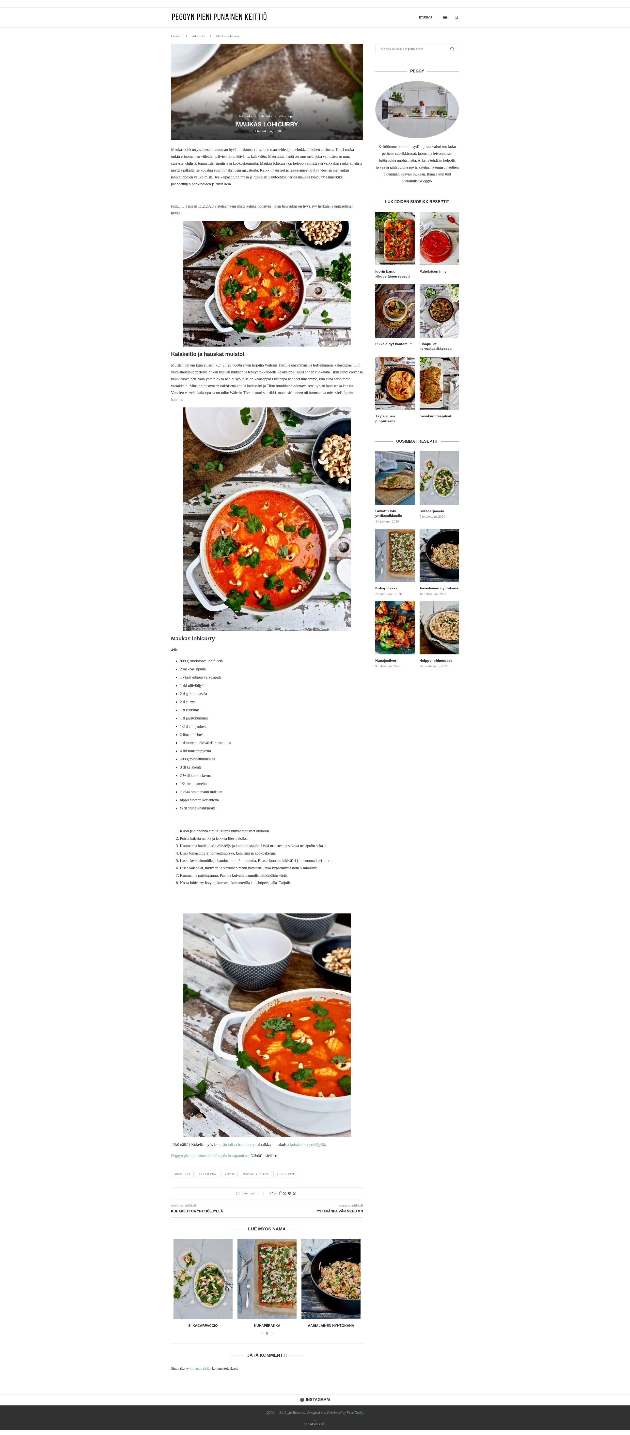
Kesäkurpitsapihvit (435, 416)
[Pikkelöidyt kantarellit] (395, 310)
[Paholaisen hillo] (439, 238)
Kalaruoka (207, 1174)
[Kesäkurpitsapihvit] (439, 383)
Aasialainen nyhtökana (267, 1326)
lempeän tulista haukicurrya (235, 1144)
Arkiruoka (198, 36)
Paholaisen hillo (433, 271)
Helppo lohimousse (436, 661)
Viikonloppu (286, 1174)
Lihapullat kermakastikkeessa (436, 346)
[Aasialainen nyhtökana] (267, 1279)
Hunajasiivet (331, 1326)
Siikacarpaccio (432, 511)
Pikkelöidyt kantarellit (393, 344)
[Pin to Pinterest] (289, 1193)
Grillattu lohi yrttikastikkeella (388, 513)
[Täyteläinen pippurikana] (395, 383)
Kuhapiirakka (203, 1326)
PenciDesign (355, 1413)
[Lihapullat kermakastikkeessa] (439, 310)
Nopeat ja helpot (255, 1174)
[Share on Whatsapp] (294, 1193)
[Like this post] (274, 1193)
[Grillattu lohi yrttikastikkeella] (395, 478)
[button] (180, 1286)
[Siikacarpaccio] (439, 478)
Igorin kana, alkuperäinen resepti (392, 273)
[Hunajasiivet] (331, 1279)
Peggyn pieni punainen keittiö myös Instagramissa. (210, 1156)
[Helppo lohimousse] (439, 627)
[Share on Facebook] (280, 1193)
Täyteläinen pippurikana (385, 418)
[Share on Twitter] (284, 1193)
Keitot (229, 1174)
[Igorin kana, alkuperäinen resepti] (395, 238)
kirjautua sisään (200, 1368)
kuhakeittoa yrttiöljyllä (307, 1144)
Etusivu (425, 17)
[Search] (456, 17)
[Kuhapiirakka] (203, 1279)
